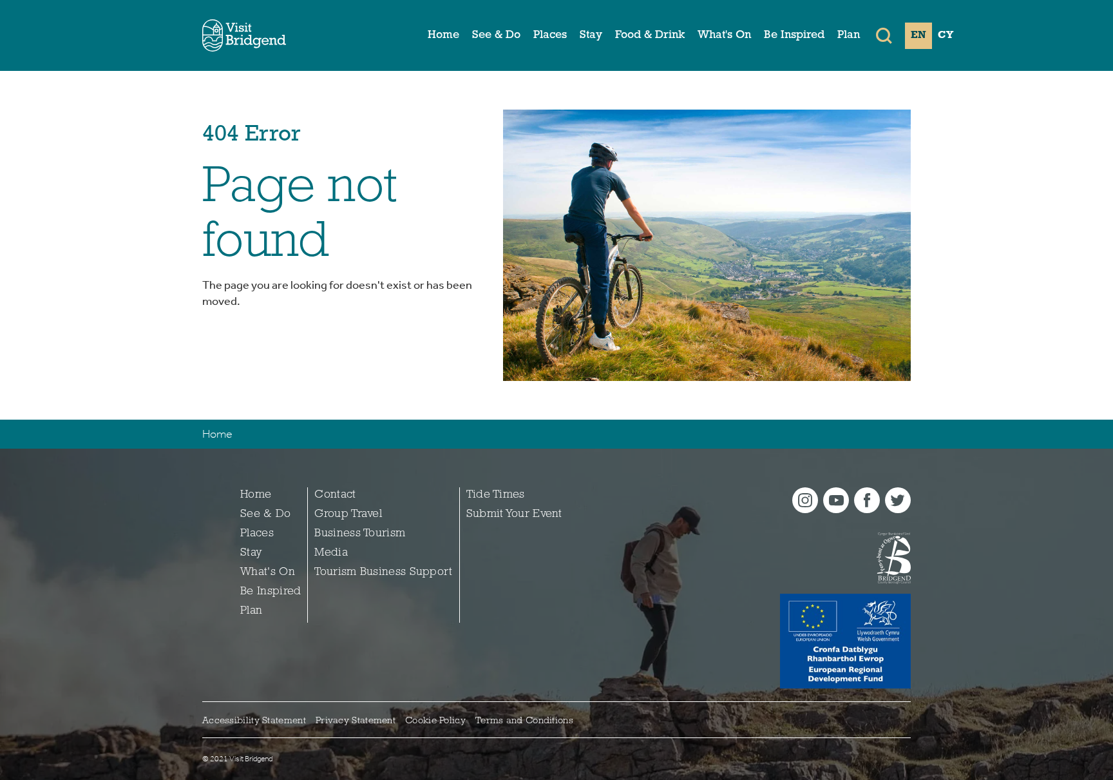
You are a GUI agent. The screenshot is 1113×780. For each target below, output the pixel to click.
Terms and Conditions (524, 721)
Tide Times (495, 495)
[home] (244, 35)
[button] (884, 35)
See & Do (496, 35)
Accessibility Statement (254, 721)
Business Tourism (359, 534)
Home (443, 35)
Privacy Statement (355, 721)
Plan (848, 35)
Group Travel (348, 514)
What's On (724, 35)
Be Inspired (794, 35)
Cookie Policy (435, 721)
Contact (335, 495)
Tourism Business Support (383, 572)
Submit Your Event (514, 514)
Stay (591, 35)
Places (550, 35)
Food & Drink (650, 35)
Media (331, 553)
